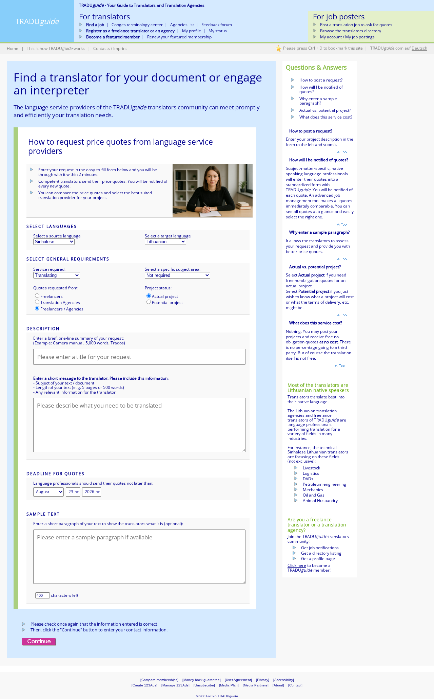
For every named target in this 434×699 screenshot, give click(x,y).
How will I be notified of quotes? (321, 89)
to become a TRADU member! (309, 567)
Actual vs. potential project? (325, 110)
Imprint (120, 48)
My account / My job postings (347, 37)
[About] (278, 685)
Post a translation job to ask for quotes (356, 25)
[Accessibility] (283, 680)
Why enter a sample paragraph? (318, 101)
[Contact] (295, 685)
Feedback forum (216, 25)
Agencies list (182, 25)
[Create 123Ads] (144, 685)
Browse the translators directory (350, 31)
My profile (191, 31)
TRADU (37, 21)
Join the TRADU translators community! (318, 539)
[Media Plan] (229, 685)
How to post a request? (320, 80)
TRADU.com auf (398, 48)
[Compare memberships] (159, 680)
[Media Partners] (258, 685)
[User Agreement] (238, 680)
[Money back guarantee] (201, 680)
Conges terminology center (137, 25)
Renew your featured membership (179, 37)
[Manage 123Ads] (175, 685)
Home (12, 48)
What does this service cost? (325, 117)
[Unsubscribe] (204, 685)
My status (218, 31)
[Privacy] (262, 680)
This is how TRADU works (56, 48)
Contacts (101, 48)
